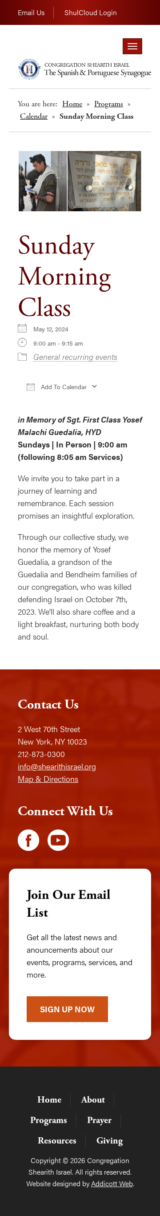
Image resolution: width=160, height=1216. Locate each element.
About (93, 1100)
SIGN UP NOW (67, 1009)
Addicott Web (112, 1183)
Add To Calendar (63, 386)
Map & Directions (48, 778)
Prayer (99, 1120)
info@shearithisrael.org (57, 766)
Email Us (31, 12)
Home (72, 104)
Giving (109, 1141)
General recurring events (75, 356)
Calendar (34, 116)
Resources (57, 1141)
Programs (108, 104)
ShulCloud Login (90, 12)
